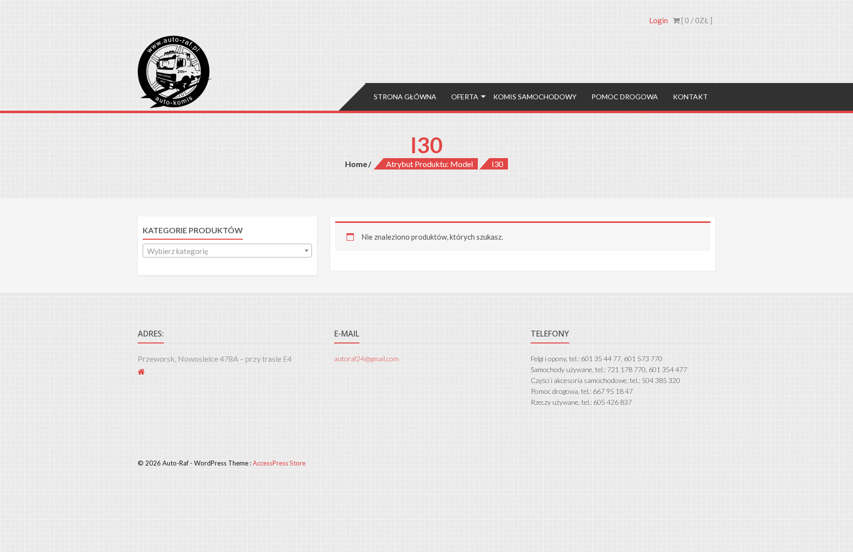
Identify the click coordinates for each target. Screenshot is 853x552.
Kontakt (690, 96)
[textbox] (227, 251)
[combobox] (227, 250)
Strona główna (405, 96)
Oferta (464, 96)
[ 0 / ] (696, 20)
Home (356, 164)
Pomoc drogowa (624, 96)
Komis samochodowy (535, 96)
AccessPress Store (279, 463)
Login (658, 20)
